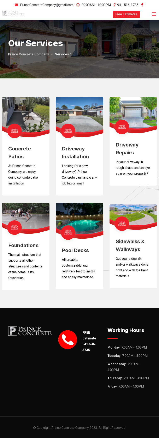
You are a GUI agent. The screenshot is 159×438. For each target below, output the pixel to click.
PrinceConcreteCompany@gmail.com (46, 5)
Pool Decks (75, 250)
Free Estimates (126, 14)
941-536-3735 (127, 5)
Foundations (23, 245)
